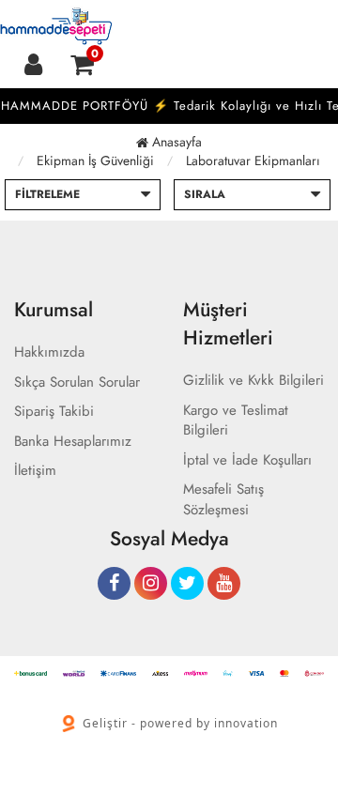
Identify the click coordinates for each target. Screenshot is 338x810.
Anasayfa (175, 141)
